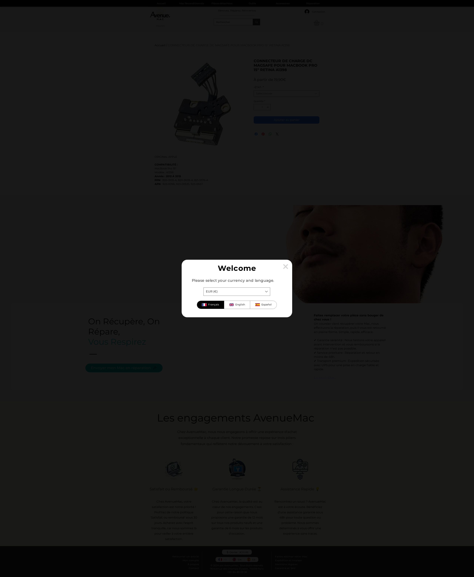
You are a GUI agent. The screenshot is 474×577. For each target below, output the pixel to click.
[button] (285, 267)
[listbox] (236, 291)
